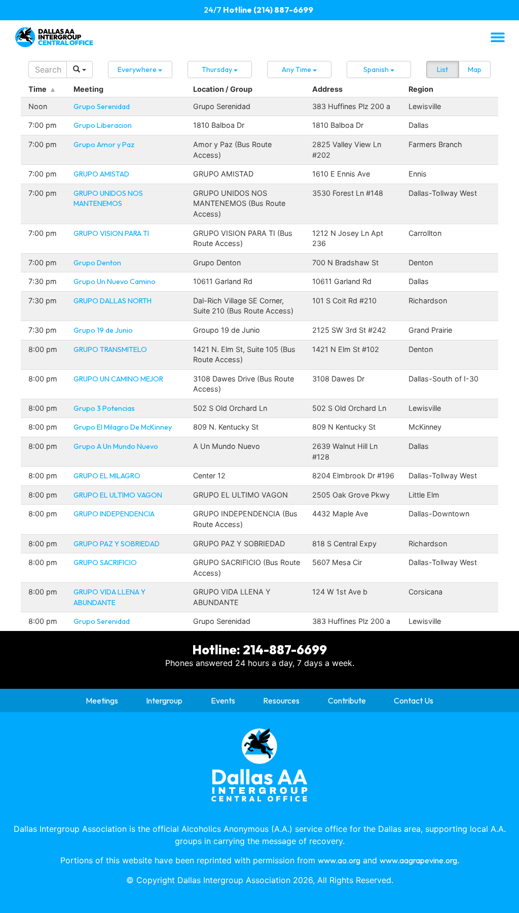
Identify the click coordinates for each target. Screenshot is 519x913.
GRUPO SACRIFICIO (105, 562)
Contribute (347, 700)
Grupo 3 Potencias (104, 408)
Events (223, 700)
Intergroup (164, 700)
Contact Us (413, 700)
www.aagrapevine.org (418, 860)
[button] (497, 36)
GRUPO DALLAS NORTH (112, 300)
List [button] (442, 69)
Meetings (102, 700)
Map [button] (474, 69)
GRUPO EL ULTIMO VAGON (117, 495)
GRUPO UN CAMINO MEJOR (118, 378)
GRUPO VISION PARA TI (111, 233)
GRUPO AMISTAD (101, 174)
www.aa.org (339, 860)
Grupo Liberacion (102, 125)
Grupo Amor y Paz (103, 144)
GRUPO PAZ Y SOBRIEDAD (116, 543)
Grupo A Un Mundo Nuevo (115, 446)
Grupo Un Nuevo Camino (114, 281)
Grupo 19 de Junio (103, 330)
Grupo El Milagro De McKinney (122, 427)
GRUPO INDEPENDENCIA (114, 513)
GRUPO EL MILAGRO (106, 475)
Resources (281, 700)
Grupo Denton (97, 262)
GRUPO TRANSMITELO (110, 349)
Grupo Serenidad (101, 106)
